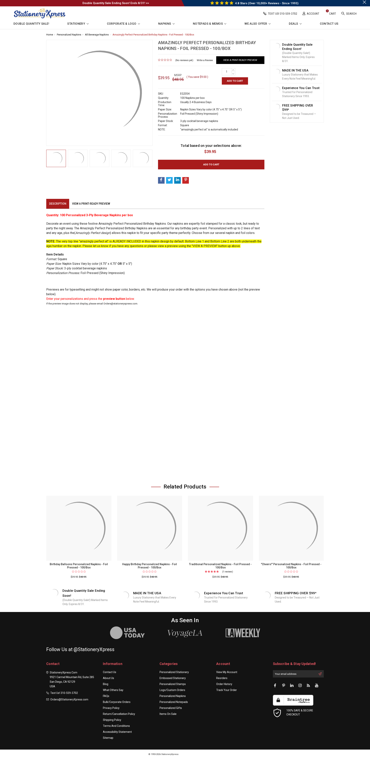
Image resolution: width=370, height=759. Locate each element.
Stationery (76, 23)
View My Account (226, 672)
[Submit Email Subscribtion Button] (320, 674)
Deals (294, 23)
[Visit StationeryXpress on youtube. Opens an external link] (316, 685)
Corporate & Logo (122, 23)
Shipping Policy (112, 719)
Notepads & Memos (208, 23)
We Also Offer (256, 23)
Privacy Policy (111, 707)
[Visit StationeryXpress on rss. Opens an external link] (308, 685)
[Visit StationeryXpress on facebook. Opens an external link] (275, 685)
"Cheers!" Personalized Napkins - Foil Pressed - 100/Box (291, 566)
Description (57, 203)
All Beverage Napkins (97, 34)
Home (49, 34)
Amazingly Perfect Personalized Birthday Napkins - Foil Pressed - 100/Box (153, 34)
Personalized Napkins (69, 34)
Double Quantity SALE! (31, 23)
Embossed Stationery (173, 678)
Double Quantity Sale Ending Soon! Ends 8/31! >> (115, 3)
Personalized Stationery (174, 672)
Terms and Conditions (116, 725)
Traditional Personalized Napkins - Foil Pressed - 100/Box (220, 566)
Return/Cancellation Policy (119, 713)
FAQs (106, 696)
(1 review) (227, 571)
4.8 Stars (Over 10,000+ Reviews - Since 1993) (266, 3)
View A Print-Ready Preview (240, 60)
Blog (105, 684)
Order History (224, 684)
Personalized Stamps (173, 684)
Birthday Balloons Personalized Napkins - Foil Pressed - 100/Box (79, 566)
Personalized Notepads (174, 702)
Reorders (221, 678)
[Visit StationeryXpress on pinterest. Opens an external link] (283, 685)
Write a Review (205, 60)
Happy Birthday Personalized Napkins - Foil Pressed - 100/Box (149, 566)
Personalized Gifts (171, 707)
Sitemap (108, 737)
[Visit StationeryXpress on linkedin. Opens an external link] (291, 685)
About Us (108, 678)
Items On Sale (168, 713)
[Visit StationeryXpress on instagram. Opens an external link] (300, 685)
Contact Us (329, 23)
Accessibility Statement (117, 731)
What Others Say (113, 690)
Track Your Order (226, 690)
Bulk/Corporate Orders (116, 702)
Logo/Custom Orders (172, 690)
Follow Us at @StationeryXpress (80, 649)
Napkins (165, 23)
